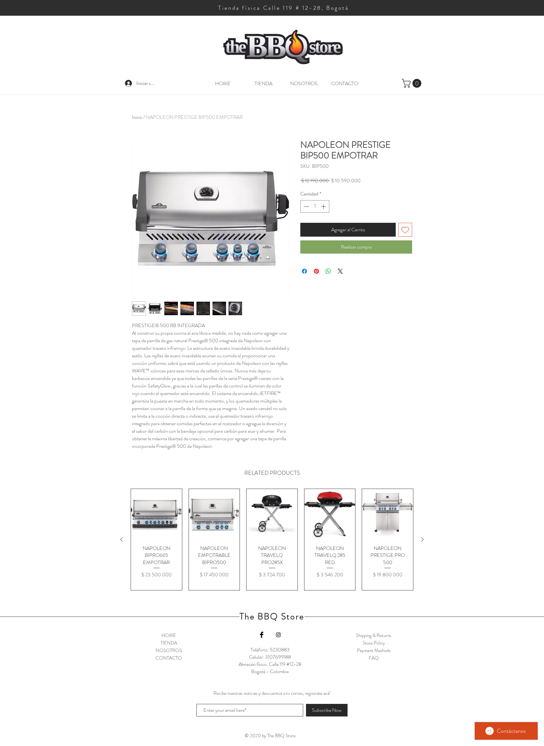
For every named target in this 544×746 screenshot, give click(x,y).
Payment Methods (374, 650)
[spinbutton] (315, 206)
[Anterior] (121, 539)
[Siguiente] (422, 539)
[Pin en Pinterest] (316, 271)
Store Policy (374, 642)
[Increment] (324, 206)
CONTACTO (169, 658)
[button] (412, 83)
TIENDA (169, 642)
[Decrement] (305, 206)
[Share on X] (340, 271)
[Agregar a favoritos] (405, 230)
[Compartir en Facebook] (304, 271)
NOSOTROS (169, 650)
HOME (169, 635)
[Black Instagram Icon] (278, 635)
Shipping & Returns (373, 635)
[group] (272, 539)
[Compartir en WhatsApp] (328, 271)
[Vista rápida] (156, 514)
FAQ (374, 658)
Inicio (137, 117)
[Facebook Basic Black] (261, 635)
